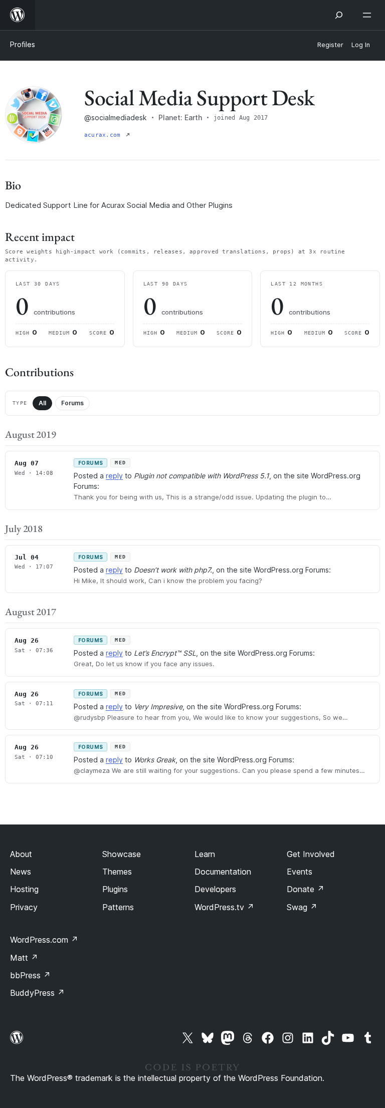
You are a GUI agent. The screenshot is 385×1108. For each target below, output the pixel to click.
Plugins (115, 889)
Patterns (118, 907)
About (21, 854)
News (20, 872)
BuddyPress (37, 993)
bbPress (30, 975)
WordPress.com (44, 940)
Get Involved (311, 854)
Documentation (223, 872)
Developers (215, 889)
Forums (72, 403)
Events (299, 872)
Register (330, 45)
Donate (305, 889)
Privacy (24, 907)
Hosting (24, 889)
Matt (24, 958)
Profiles (22, 44)
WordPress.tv (224, 907)
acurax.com (104, 135)
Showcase (121, 854)
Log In (360, 45)
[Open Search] (339, 15)
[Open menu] (369, 15)
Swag (302, 907)
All (42, 403)
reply (114, 475)
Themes (117, 872)
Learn (205, 854)
